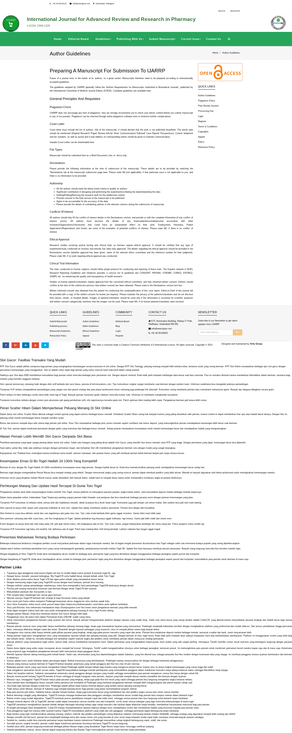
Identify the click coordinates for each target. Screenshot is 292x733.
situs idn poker (27, 617)
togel (113, 502)
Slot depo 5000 (21, 375)
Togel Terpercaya (49, 497)
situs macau (25, 632)
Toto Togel (67, 492)
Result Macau (43, 472)
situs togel (94, 610)
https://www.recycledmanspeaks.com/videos (82, 604)
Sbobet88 (164, 714)
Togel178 (25, 559)
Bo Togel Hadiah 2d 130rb (37, 467)
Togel (64, 395)
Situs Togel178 (28, 554)
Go (237, 332)
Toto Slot (7, 428)
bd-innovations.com (101, 384)
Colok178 (205, 620)
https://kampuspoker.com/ (67, 607)
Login (200, 116)
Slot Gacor (120, 442)
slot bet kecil (29, 717)
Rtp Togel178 (57, 576)
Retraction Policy (206, 147)
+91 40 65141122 (60, 4)
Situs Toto (74, 423)
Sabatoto (129, 654)
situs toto (65, 508)
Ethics (201, 142)
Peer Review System (208, 105)
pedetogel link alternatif (146, 389)
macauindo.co (40, 592)
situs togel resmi (145, 635)
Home (215, 52)
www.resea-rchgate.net (45, 573)
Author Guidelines (231, 52)
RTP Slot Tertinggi (134, 366)
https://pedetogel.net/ (29, 595)
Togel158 (48, 582)
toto (120, 400)
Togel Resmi (107, 726)
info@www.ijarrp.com (81, 4)
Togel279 (52, 695)
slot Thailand (19, 453)
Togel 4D (120, 548)
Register (235, 11)
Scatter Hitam (131, 414)
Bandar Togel (84, 729)
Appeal (201, 137)
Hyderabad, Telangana (104, 4)
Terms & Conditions (207, 126)
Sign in (221, 11)
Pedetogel (51, 601)
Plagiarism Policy (206, 100)
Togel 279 (44, 579)
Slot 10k (95, 448)
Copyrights (203, 131)
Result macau (45, 478)
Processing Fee (205, 111)
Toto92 (213, 642)
